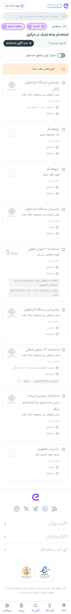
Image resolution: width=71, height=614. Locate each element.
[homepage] (35, 497)
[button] (58, 26)
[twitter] (26, 509)
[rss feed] (55, 509)
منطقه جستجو (15, 26)
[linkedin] (45, 509)
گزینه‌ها (50, 610)
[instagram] (17, 509)
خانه (64, 610)
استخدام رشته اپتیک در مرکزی (47, 34)
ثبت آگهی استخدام (17, 43)
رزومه (21, 610)
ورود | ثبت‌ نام (12, 6)
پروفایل (7, 610)
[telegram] (36, 509)
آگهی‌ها (36, 610)
